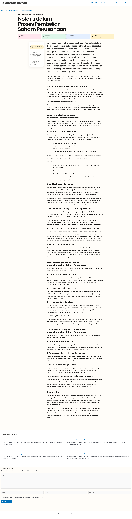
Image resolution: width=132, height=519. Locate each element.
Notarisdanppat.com (14, 2)
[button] (118, 3)
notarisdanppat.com (56, 43)
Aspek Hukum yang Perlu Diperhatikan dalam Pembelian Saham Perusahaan (37, 60)
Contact (112, 2)
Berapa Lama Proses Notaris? (62, 180)
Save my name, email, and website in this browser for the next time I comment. (23, 497)
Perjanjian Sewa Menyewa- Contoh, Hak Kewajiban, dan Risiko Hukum (74, 177)
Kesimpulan (34, 64)
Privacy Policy (125, 2)
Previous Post (4, 425)
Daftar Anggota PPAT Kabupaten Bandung (66, 174)
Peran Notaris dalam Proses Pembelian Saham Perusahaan (37, 51)
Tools (100, 2)
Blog (117, 2)
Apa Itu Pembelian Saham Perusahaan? (37, 47)
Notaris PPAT (94, 2)
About (105, 2)
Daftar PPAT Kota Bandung (61, 171)
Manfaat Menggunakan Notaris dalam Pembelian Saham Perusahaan (36, 55)
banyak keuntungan (56, 268)
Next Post (129, 425)
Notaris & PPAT (16, 10)
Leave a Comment (6, 10)
